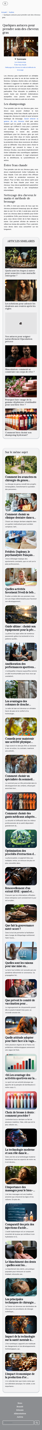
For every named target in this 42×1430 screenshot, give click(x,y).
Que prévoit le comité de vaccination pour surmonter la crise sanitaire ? (20, 1005)
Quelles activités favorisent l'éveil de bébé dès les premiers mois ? (20, 592)
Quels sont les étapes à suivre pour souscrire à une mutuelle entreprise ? (20, 273)
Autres (11, 12)
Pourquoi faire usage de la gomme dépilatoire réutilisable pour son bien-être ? (20, 402)
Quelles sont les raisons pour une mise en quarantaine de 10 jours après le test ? (19, 967)
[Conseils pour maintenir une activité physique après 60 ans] (21, 726)
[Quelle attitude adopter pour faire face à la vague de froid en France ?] (21, 1025)
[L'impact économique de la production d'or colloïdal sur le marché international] (21, 1362)
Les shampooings (20, 62)
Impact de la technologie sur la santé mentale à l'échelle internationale (20, 1340)
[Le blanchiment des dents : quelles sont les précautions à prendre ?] (21, 1249)
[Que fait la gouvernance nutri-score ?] (21, 913)
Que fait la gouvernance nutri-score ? (19, 927)
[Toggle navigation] (5, 3)
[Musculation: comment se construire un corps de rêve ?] (21, 356)
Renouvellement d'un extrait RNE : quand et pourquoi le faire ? (18, 891)
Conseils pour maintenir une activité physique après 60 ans (19, 742)
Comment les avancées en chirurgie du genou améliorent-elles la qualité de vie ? (21, 481)
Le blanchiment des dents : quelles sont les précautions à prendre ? (20, 1265)
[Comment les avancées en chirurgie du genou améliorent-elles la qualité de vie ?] (21, 465)
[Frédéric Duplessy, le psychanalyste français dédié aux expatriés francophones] (21, 539)
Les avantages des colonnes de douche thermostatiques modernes (17, 706)
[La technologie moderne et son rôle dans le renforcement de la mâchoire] (21, 1137)
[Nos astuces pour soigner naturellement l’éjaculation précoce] (21, 323)
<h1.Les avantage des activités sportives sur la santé (19, 1078)
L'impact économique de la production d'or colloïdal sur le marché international (20, 1378)
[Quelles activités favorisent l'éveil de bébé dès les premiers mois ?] (21, 577)
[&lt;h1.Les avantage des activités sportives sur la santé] (21, 1063)
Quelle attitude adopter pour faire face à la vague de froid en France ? (20, 1041)
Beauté (20, 1406)
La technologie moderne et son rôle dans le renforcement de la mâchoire (20, 1154)
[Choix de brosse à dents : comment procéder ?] (21, 1100)
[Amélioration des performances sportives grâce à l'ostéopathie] (21, 652)
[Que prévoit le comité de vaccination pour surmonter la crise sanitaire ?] (21, 988)
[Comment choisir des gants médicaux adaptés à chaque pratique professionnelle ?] (21, 801)
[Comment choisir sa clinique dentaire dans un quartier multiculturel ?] (21, 502)
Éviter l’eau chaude (20, 65)
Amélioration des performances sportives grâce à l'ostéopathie (19, 667)
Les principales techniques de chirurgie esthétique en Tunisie (19, 1302)
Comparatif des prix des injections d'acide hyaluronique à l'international (19, 1229)
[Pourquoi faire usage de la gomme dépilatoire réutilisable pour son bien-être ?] (21, 386)
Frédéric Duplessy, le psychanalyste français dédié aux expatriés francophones (19, 556)
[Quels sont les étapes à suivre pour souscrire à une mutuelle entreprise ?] (21, 257)
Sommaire (21, 59)
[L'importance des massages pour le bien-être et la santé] (21, 1175)
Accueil (4, 12)
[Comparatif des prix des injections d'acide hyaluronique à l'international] (21, 1212)
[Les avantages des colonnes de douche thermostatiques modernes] (21, 689)
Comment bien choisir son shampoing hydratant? (18, 433)
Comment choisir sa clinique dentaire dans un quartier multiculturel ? (20, 518)
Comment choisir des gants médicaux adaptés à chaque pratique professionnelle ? (21, 818)
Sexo (20, 1403)
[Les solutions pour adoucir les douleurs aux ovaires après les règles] (21, 290)
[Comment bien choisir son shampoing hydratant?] (21, 419)
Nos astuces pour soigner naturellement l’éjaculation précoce (18, 339)
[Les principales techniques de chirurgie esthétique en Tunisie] (21, 1287)
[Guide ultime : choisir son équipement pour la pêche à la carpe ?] (21, 614)
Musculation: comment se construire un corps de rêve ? (20, 370)
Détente (20, 1410)
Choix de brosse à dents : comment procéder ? (20, 1114)
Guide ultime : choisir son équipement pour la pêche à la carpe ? (20, 630)
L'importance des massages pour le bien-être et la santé (19, 1190)
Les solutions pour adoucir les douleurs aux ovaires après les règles (20, 306)
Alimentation (20, 1413)
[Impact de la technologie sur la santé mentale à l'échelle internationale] (21, 1324)
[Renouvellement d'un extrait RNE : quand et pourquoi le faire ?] (21, 876)
